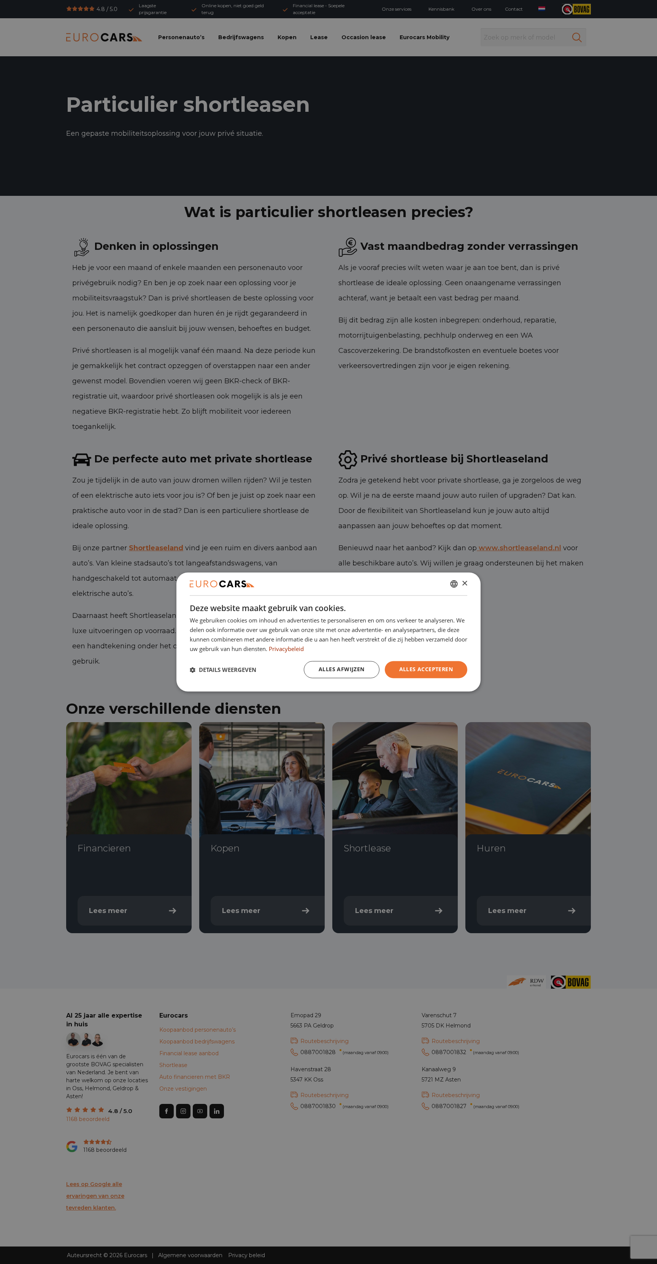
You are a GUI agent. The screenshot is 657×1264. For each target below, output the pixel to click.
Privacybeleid (286, 649)
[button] (223, 669)
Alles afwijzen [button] (342, 669)
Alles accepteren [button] (426, 669)
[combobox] (454, 584)
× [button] (464, 583)
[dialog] (328, 631)
